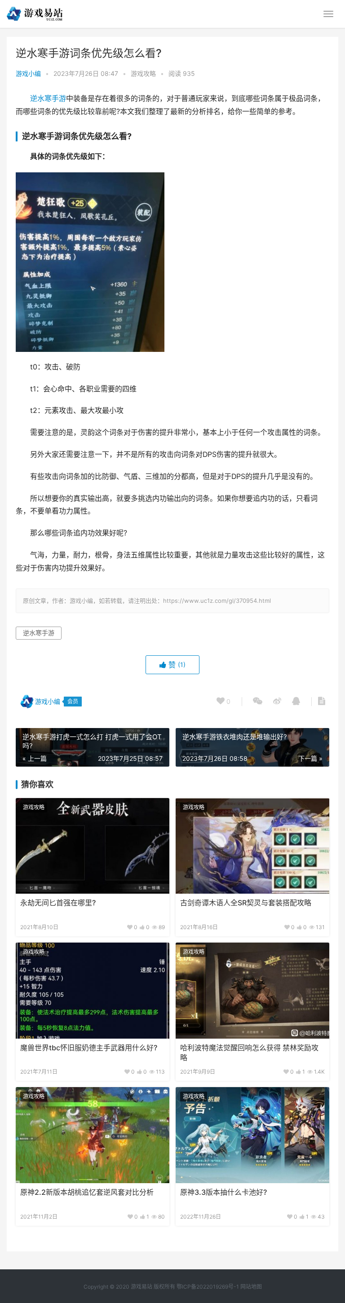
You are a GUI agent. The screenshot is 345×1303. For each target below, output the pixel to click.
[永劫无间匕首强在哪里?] (92, 846)
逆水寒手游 (48, 98)
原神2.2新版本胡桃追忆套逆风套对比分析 (87, 1192)
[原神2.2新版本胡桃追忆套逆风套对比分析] (92, 1135)
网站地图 (251, 1286)
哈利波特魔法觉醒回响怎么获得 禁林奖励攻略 (249, 1053)
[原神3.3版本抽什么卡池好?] (252, 1135)
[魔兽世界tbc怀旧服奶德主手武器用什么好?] (92, 991)
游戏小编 (28, 73)
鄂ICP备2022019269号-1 (207, 1286)
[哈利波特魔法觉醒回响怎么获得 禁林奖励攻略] (252, 991)
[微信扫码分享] (257, 701)
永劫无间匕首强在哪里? (58, 903)
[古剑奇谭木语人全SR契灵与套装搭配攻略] (252, 846)
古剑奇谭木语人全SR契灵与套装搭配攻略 (245, 903)
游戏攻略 (143, 73)
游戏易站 (141, 1286)
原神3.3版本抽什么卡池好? (223, 1192)
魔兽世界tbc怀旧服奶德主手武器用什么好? (88, 1048)
